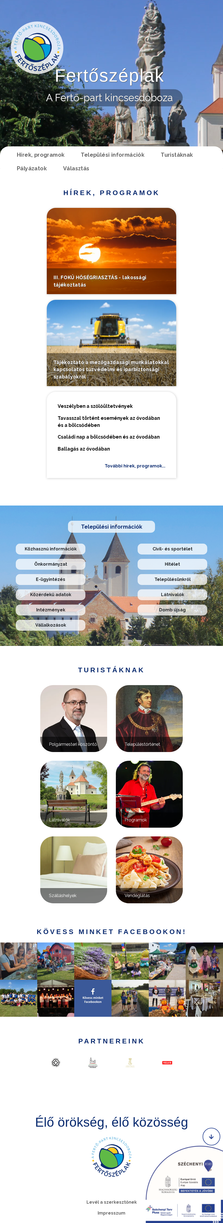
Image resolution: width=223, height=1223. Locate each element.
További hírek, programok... (135, 466)
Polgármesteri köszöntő (73, 744)
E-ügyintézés (50, 579)
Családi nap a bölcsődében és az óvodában (109, 437)
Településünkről (172, 579)
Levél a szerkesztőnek (111, 1202)
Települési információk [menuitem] (112, 155)
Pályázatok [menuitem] (32, 168)
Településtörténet (142, 744)
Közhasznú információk (51, 549)
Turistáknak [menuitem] (177, 155)
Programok (136, 819)
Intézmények (50, 609)
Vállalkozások (50, 625)
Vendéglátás (137, 895)
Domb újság (172, 609)
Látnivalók (172, 594)
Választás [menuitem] (76, 168)
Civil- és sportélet (173, 549)
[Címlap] (37, 47)
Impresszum (111, 1213)
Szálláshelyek (62, 895)
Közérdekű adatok (50, 594)
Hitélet (172, 564)
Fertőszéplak (109, 75)
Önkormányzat (50, 564)
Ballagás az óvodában (84, 449)
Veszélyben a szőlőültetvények (95, 406)
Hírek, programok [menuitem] (40, 155)
